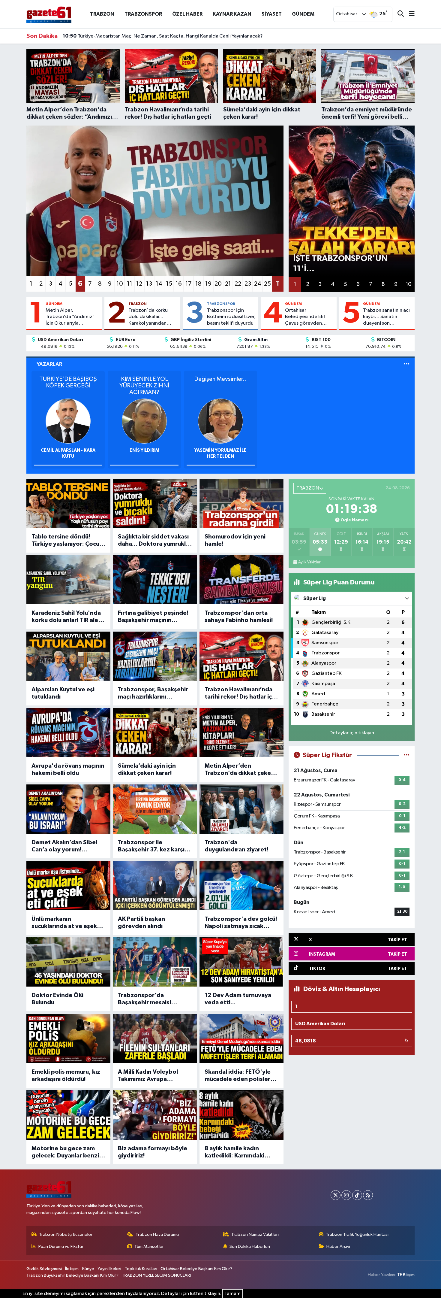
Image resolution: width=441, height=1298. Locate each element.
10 (119, 284)
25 (267, 284)
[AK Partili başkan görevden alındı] (155, 885)
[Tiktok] (357, 1195)
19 (208, 284)
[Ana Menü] (409, 14)
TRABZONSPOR (143, 14)
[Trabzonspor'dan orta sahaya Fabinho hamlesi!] (242, 579)
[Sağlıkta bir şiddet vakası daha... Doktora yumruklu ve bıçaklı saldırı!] (155, 503)
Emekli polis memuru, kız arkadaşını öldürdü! (66, 1075)
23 (247, 284)
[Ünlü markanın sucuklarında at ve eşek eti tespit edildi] (68, 885)
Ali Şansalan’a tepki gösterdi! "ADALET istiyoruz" (124, 36)
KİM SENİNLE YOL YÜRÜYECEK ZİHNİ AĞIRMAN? (144, 385)
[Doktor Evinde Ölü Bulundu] (68, 962)
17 (188, 284)
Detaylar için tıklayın (351, 732)
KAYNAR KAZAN (232, 14)
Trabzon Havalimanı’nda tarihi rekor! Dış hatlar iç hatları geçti (238, 693)
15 (169, 284)
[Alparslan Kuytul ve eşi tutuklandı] (68, 656)
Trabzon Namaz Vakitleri (255, 1234)
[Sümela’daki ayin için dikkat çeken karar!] (155, 732)
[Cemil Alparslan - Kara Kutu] (68, 420)
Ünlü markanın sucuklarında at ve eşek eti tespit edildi (64, 923)
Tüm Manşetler (149, 1246)
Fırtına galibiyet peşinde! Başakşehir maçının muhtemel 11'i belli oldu (153, 617)
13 (149, 284)
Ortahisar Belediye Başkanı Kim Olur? (196, 1268)
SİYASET (272, 14)
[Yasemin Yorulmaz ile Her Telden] (220, 420)
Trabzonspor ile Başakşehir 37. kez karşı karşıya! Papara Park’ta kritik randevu (151, 846)
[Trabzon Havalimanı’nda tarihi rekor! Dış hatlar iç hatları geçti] (242, 656)
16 (179, 284)
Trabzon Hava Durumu (157, 1234)
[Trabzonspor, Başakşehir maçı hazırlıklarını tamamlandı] (155, 656)
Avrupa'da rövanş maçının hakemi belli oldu (68, 769)
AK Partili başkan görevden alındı (141, 922)
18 (198, 284)
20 (218, 284)
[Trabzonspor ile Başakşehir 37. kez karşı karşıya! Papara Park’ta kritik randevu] (155, 809)
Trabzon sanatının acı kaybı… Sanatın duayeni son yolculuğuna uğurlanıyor (386, 317)
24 (257, 284)
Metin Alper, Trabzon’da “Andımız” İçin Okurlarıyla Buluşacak (70, 317)
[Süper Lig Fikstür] (407, 755)
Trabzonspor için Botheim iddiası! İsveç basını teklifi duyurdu (231, 317)
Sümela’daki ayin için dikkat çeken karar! (147, 769)
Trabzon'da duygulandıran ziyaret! (236, 846)
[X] (335, 1195)
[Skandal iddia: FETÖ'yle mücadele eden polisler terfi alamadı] (242, 1038)
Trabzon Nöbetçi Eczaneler (65, 1234)
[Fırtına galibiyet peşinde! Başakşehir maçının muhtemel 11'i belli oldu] (155, 579)
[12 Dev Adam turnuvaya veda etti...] (242, 962)
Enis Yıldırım (144, 450)
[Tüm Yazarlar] (407, 364)
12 (139, 284)
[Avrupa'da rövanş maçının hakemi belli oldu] (68, 732)
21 (228, 284)
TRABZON (102, 14)
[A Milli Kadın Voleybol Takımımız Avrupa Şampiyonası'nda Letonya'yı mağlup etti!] (155, 1038)
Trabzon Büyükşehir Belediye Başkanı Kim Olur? (72, 1275)
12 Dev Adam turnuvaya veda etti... (238, 998)
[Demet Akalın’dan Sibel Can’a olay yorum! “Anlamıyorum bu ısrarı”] (68, 809)
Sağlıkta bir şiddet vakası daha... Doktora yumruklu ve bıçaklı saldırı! (153, 540)
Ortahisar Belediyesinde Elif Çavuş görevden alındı (305, 317)
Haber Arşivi (338, 1246)
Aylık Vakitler (309, 562)
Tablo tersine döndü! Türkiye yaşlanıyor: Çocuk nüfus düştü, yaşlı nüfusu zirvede (67, 540)
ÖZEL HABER (187, 14)
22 (238, 284)
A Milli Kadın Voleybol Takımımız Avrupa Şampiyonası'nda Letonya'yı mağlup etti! (151, 1076)
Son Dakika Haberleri (250, 1246)
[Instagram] (346, 1195)
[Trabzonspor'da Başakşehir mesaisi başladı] (155, 962)
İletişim (72, 1268)
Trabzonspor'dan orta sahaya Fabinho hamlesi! (239, 616)
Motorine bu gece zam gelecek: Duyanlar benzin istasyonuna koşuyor (67, 1152)
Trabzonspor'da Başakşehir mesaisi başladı (144, 999)
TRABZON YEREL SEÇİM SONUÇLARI (156, 1275)
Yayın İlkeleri (109, 1268)
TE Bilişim (406, 1274)
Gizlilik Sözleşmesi (44, 1268)
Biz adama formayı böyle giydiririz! (152, 1152)
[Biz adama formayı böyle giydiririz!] (155, 1114)
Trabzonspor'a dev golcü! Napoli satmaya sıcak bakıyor (241, 923)
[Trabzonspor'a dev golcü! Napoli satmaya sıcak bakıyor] (242, 885)
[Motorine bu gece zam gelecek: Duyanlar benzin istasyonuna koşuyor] (68, 1114)
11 (129, 284)
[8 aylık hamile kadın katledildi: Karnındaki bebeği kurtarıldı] (242, 1114)
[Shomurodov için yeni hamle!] (242, 503)
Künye (88, 1268)
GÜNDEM (303, 14)
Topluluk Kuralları (141, 1268)
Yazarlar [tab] (49, 364)
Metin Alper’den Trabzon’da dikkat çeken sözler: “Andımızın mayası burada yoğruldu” (241, 770)
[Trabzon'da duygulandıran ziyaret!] (242, 809)
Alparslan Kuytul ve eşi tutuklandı (63, 693)
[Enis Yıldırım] (144, 420)
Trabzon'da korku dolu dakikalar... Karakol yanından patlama (148, 317)
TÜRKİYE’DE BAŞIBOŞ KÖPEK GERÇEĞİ (68, 382)
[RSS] (368, 1195)
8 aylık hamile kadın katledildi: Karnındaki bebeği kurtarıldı (234, 1152)
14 (159, 284)
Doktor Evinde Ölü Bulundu (57, 998)
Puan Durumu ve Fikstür (60, 1246)
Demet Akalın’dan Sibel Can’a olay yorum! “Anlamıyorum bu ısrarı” (65, 846)
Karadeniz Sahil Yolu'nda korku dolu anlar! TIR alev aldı (66, 617)
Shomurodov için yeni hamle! (235, 540)
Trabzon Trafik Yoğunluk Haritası (357, 1234)
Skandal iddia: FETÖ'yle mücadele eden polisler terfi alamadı (238, 1076)
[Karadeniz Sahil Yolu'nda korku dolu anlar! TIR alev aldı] (68, 579)
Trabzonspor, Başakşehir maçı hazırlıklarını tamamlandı (153, 693)
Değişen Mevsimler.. (220, 379)
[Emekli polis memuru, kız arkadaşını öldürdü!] (68, 1038)
